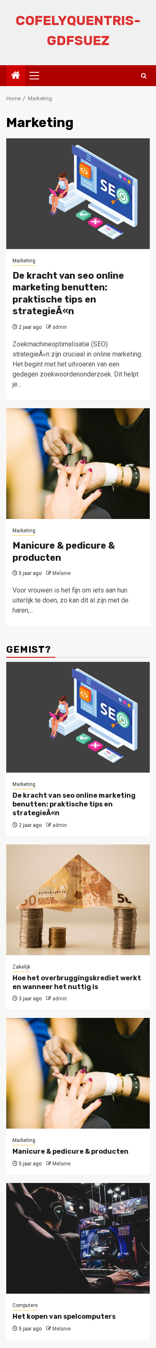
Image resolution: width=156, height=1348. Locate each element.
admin (59, 327)
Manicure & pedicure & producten (70, 1151)
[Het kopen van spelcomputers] (78, 1238)
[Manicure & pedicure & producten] (78, 463)
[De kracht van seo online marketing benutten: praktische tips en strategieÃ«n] (78, 193)
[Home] (15, 76)
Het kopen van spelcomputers (64, 1316)
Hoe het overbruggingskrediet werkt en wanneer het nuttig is (76, 982)
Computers (25, 1305)
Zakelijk (21, 967)
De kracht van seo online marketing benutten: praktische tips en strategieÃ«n (68, 293)
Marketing (23, 261)
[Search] (144, 76)
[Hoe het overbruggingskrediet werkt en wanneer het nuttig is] (78, 899)
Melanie (61, 573)
